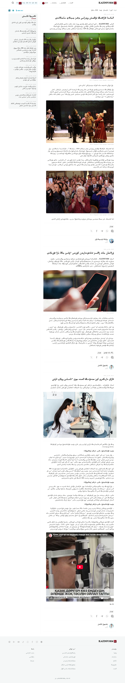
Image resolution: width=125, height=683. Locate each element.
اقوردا (111, 10)
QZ (33, 3)
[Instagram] (112, 231)
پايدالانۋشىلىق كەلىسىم (68, 653)
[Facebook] (96, 231)
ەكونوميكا (113, 665)
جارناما (32, 661)
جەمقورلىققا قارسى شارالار (68, 665)
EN (27, 3)
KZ (36, 3)
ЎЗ (17, 3)
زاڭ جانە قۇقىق (108, 353)
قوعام (111, 227)
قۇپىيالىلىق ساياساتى (69, 657)
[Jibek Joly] (19, 10)
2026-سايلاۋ (94, 10)
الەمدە (114, 669)
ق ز (20, 3)
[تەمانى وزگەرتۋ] (42, 3)
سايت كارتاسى (30, 653)
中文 (23, 3)
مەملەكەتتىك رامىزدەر (69, 661)
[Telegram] (101, 231)
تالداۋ (46, 3)
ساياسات (114, 657)
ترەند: (114, 10)
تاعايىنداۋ (105, 10)
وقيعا (100, 10)
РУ (30, 3)
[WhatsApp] (107, 231)
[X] (91, 231)
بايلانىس (31, 657)
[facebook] (32, 642)
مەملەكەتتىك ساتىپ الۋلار (68, 669)
